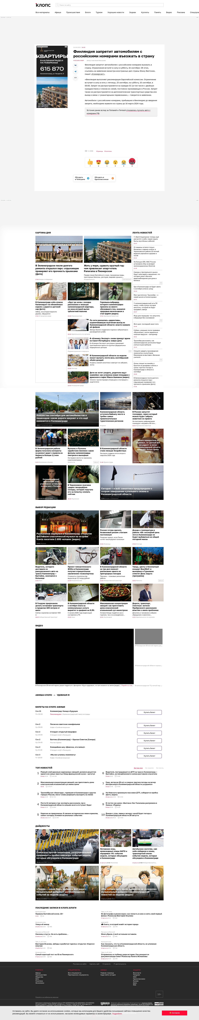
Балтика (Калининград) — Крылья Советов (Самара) (72, 739)
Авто (37, 979)
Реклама (181, 12)
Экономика (39, 983)
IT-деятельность (120, 964)
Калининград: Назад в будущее (64, 711)
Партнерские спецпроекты (78, 975)
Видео (169, 12)
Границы (100, 151)
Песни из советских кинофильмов (65, 724)
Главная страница (107, 973)
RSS (134, 985)
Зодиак (132, 12)
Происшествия (73, 12)
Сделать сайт (95, 964)
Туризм (99, 12)
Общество (39, 977)
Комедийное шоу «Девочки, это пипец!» (67, 747)
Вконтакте (137, 973)
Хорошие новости (116, 12)
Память (157, 12)
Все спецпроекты (74, 973)
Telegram (136, 975)
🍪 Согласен (174, 1013)
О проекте (106, 964)
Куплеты (145, 12)
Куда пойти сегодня (108, 975)
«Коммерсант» (98, 74)
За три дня (138, 768)
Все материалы (43, 12)
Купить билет (149, 712)
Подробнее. (117, 1014)
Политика (108, 151)
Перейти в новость (128, 685)
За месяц (160, 768)
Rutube (135, 981)
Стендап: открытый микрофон (63, 732)
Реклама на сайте (79, 964)
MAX (135, 977)
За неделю (149, 768)
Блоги (88, 12)
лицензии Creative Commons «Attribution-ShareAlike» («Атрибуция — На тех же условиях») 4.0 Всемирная (132, 1004)
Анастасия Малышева (98, 60)
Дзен (135, 983)
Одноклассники (139, 979)
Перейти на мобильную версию (46, 997)
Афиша (58, 12)
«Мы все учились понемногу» (63, 755)
